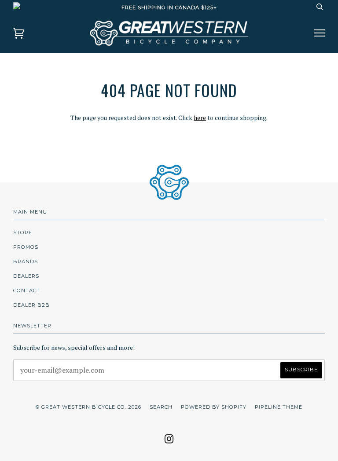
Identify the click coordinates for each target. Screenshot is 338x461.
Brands (25, 261)
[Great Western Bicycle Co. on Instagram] (169, 442)
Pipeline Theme (278, 407)
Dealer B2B (31, 305)
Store (22, 232)
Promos (25, 247)
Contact (26, 290)
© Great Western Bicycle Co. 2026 (88, 407)
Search (161, 407)
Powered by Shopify (213, 407)
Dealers (26, 276)
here (200, 117)
